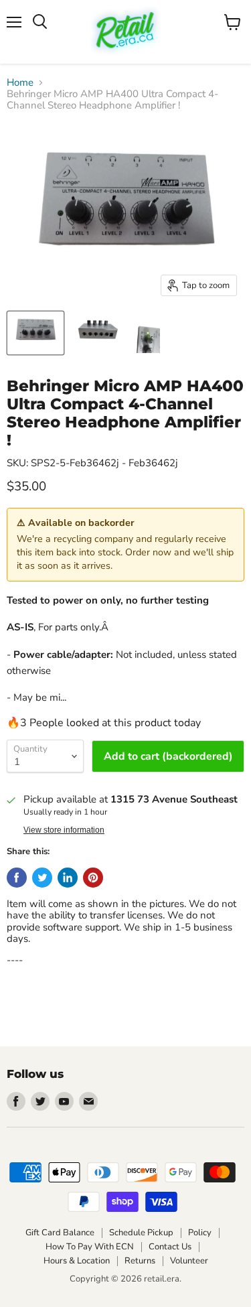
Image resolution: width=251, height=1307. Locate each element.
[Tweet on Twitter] (42, 878)
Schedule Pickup (141, 1233)
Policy (200, 1233)
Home (20, 82)
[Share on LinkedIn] (68, 878)
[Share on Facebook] (17, 878)
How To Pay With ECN (90, 1247)
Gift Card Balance (59, 1233)
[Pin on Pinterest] (93, 878)
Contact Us (170, 1247)
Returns (139, 1261)
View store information (63, 830)
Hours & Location (77, 1261)
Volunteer (189, 1261)
